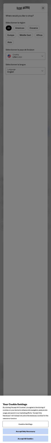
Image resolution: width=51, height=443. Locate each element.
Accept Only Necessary (25, 431)
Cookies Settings (25, 424)
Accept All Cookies (25, 438)
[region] (25, 419)
